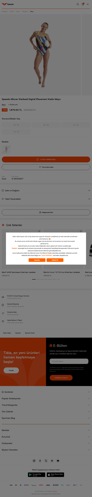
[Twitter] (46, 461)
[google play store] (36, 475)
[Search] (78, 4)
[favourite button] (39, 231)
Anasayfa (5, 11)
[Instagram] (34, 461)
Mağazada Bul (47, 212)
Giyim (18, 11)
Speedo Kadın (30, 333)
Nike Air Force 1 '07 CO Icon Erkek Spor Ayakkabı (62, 272)
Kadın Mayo (7, 333)
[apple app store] (55, 475)
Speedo (18, 333)
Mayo (32, 11)
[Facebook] (40, 461)
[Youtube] (58, 461)
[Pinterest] (52, 461)
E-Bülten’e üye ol (61, 378)
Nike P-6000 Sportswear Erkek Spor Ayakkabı (18, 272)
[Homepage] (8, 4)
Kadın (12, 11)
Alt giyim (25, 11)
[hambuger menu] (87, 4)
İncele (11, 370)
